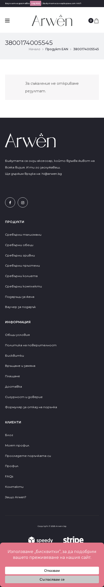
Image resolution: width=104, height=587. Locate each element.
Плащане (12, 376)
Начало (34, 49)
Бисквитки (14, 355)
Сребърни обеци (19, 245)
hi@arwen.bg (52, 174)
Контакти (14, 487)
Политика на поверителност (31, 345)
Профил (11, 466)
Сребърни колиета (21, 276)
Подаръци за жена (20, 297)
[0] (96, 20)
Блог (9, 435)
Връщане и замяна (20, 366)
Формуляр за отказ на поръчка (31, 407)
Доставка (13, 386)
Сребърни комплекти (23, 286)
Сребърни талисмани (23, 234)
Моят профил (17, 445)
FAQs (9, 476)
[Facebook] (10, 202)
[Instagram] (23, 202)
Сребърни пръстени (22, 265)
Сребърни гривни (20, 255)
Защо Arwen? (15, 497)
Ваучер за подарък (20, 307)
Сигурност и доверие (24, 397)
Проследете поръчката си (28, 456)
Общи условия (17, 335)
